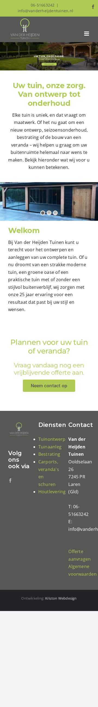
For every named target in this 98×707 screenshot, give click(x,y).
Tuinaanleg (50, 447)
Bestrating (49, 454)
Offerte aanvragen (49, 63)
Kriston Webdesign (61, 598)
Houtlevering (52, 492)
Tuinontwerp (52, 439)
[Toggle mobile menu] (87, 33)
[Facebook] (10, 480)
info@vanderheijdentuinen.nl (45, 10)
